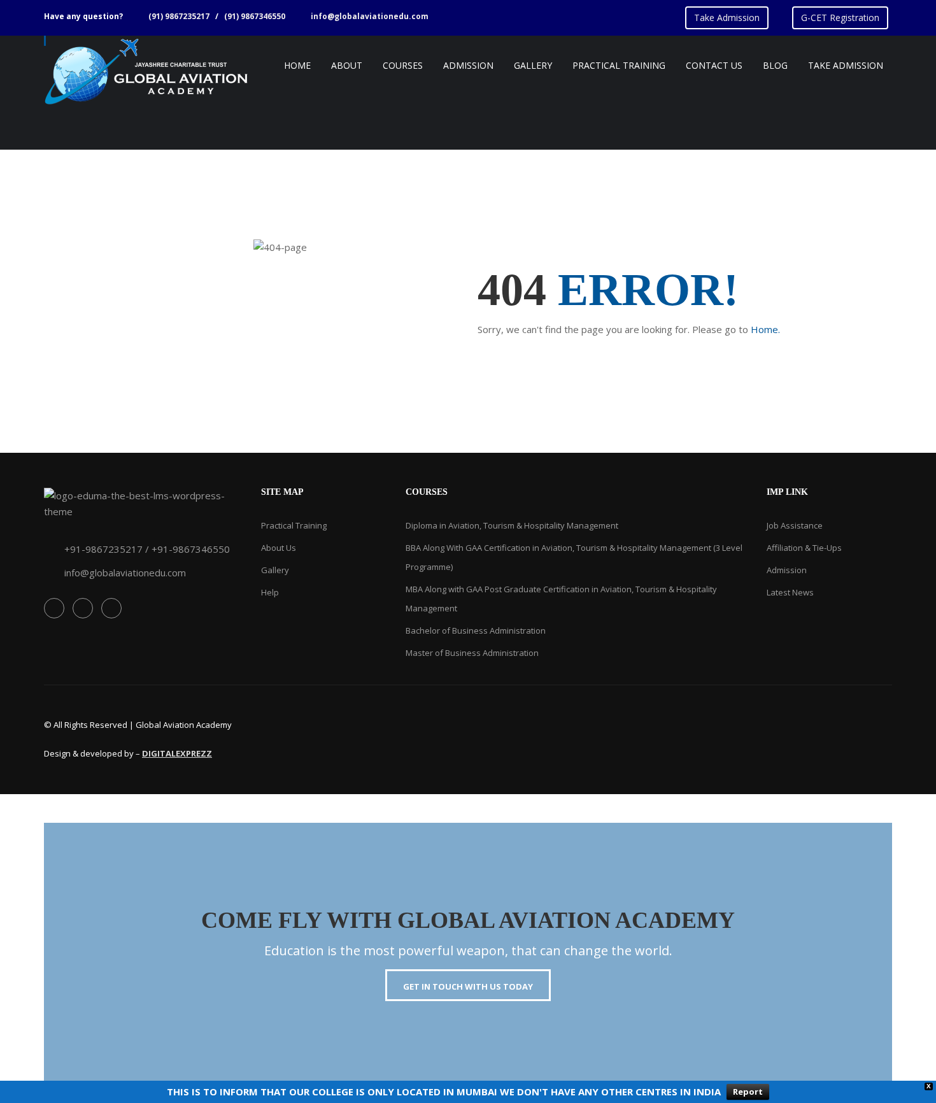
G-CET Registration (840, 17)
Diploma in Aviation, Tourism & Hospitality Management (512, 525)
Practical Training (294, 525)
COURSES (403, 65)
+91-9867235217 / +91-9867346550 (147, 549)
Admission (787, 570)
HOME (297, 65)
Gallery (275, 570)
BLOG (775, 65)
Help (270, 592)
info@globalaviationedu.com (370, 16)
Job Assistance (795, 525)
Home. (765, 329)
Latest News (790, 592)
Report (748, 1091)
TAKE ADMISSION (845, 65)
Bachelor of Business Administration (476, 630)
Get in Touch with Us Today (468, 986)
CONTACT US (714, 65)
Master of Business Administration (472, 652)
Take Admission (727, 17)
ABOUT (346, 65)
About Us (278, 547)
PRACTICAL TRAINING (618, 65)
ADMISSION (468, 65)
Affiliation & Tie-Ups (804, 547)
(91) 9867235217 (178, 16)
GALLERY (533, 65)
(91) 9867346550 (254, 16)
